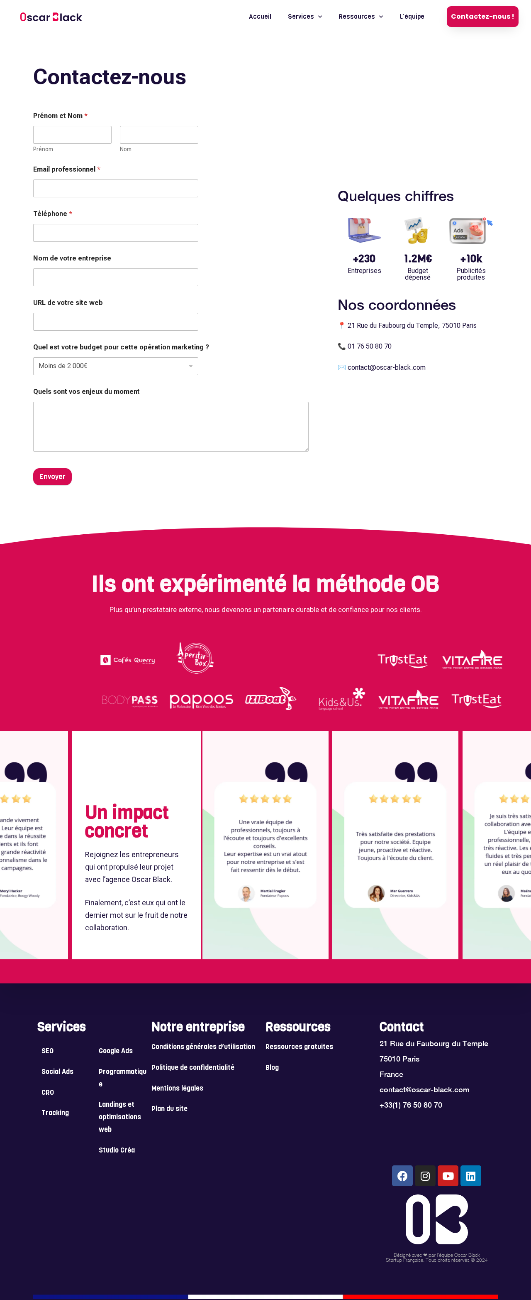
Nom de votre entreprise (72, 258)
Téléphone (52, 214)
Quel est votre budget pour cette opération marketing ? (121, 347)
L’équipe (411, 16)
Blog (272, 1068)
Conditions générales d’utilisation (203, 1047)
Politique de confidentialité (192, 1068)
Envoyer (52, 477)
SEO (47, 1051)
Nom (126, 149)
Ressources (357, 16)
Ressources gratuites (299, 1047)
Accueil (260, 16)
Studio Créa (117, 1151)
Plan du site (169, 1109)
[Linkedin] (470, 1175)
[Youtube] (448, 1175)
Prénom (43, 149)
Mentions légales (177, 1089)
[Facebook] (402, 1175)
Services (301, 16)
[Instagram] (425, 1175)
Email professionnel (66, 169)
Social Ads (57, 1072)
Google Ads (116, 1051)
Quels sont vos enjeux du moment (86, 392)
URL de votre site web (68, 303)
